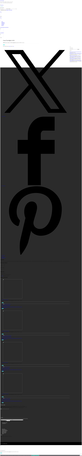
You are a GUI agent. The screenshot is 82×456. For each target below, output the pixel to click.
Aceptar (32, 455)
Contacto (3, 433)
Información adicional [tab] (4, 257)
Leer (5, 420)
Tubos (3, 370)
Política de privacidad (37, 455)
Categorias (3, 22)
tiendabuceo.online (5, 443)
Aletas (2, 370)
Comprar (3, 302)
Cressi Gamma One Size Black (5, 362)
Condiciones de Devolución (5, 430)
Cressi (13, 46)
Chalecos (10, 46)
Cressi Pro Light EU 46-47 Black (5, 299)
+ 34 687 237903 (4, 423)
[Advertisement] (19, 407)
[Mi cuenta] (0, 14)
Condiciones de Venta (4, 431)
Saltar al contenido (2, 0)
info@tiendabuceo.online (4, 422)
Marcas (3, 25)
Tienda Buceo (1, 6)
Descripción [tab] (3, 256)
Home (2, 21)
